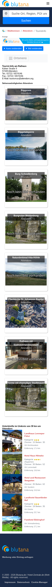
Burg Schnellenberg (26, 174)
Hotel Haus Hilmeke (34, 455)
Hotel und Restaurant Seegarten (34, 479)
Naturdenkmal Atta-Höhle (26, 257)
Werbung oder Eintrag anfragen (17, 557)
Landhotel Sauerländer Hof (35, 498)
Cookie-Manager (39, 582)
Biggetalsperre (26, 132)
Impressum (10, 582)
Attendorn (28, 31)
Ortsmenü (20, 58)
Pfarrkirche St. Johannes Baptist (26, 299)
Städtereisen (13, 31)
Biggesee (26, 90)
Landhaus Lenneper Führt (34, 434)
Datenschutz (23, 582)
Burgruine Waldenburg (26, 215)
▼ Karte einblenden (12, 48)
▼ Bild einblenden (33, 48)
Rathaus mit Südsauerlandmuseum (26, 343)
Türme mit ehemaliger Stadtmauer (26, 383)
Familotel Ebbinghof (34, 520)
